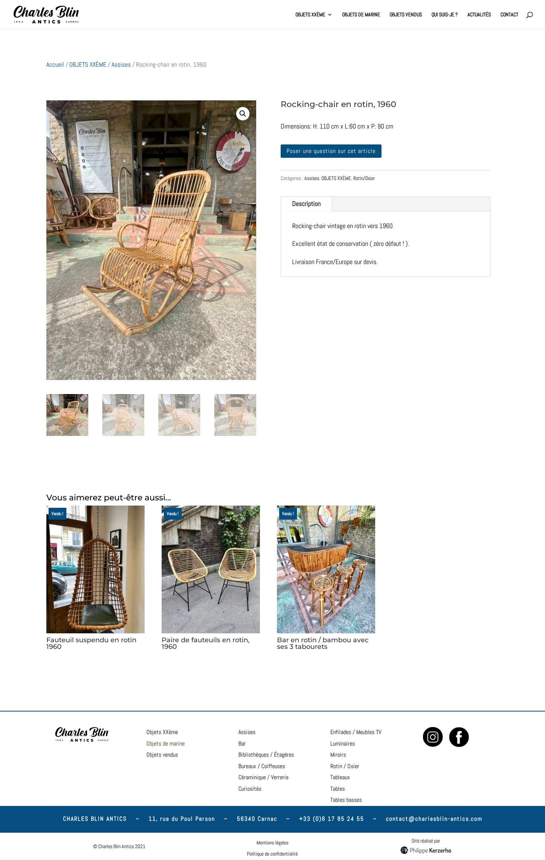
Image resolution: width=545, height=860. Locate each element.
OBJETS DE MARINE (361, 15)
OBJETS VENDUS (406, 15)
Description (306, 203)
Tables (337, 789)
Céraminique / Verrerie (263, 777)
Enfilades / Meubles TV (355, 732)
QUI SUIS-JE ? (445, 15)
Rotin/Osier (364, 178)
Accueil (55, 65)
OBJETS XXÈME (310, 15)
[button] (243, 113)
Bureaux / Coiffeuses (261, 766)
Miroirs (338, 755)
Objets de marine (165, 743)
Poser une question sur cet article (331, 151)
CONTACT (509, 15)
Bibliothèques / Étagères (266, 755)
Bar (242, 743)
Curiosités (249, 789)
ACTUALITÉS (479, 15)
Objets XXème (162, 732)
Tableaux (340, 777)
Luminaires (342, 743)
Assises (121, 65)
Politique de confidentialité (272, 853)
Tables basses (346, 800)
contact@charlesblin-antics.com (434, 819)
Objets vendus (162, 755)
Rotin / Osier (344, 766)
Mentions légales (272, 842)
